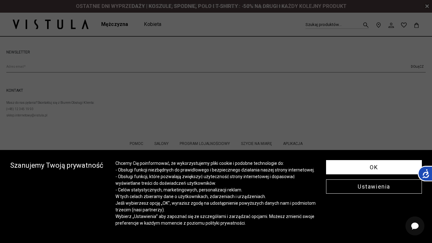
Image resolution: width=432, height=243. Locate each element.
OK (374, 167)
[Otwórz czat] (414, 225)
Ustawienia (374, 186)
